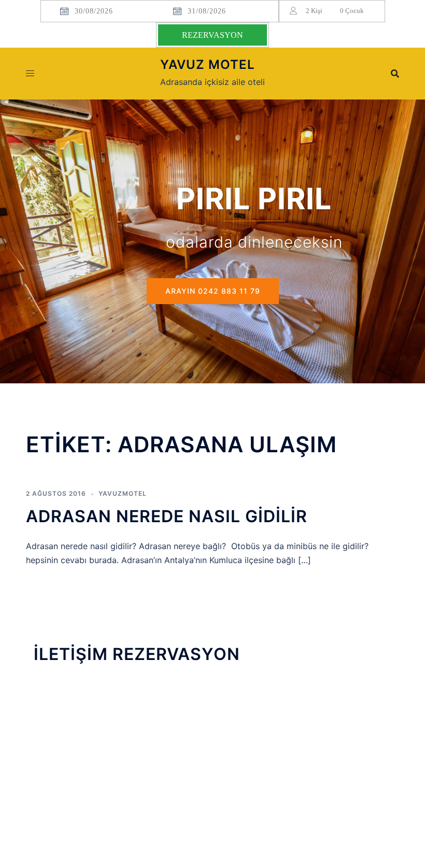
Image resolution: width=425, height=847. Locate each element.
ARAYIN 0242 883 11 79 (212, 290)
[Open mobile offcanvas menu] (30, 73)
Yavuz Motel (207, 64)
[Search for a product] (395, 73)
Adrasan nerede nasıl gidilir (166, 516)
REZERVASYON (212, 35)
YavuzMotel (122, 493)
